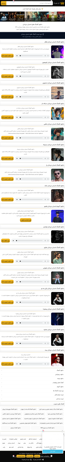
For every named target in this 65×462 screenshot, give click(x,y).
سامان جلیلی (39, 447)
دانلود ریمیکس (59, 375)
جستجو (3, 3)
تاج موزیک (57, 3)
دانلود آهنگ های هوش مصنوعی (28, 423)
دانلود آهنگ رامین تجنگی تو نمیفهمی (34, 414)
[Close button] (62, 431)
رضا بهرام (29, 447)
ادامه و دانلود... (25, 220)
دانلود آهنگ (60, 370)
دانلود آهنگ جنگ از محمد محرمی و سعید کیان (51, 409)
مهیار (3, 443)
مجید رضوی (23, 439)
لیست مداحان (59, 399)
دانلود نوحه (60, 379)
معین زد (4, 439)
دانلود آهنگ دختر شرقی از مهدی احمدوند (34, 419)
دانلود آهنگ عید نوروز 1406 (47, 428)
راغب (4, 447)
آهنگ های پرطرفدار (58, 383)
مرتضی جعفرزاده (13, 439)
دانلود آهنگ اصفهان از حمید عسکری (11, 419)
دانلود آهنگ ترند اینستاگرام (9, 423)
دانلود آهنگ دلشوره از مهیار (55, 419)
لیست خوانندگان (59, 395)
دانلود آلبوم (60, 387)
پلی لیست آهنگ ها (58, 391)
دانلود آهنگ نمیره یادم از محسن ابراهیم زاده (51, 423)
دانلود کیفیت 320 (6, 56)
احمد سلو (11, 447)
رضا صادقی (20, 447)
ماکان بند (31, 443)
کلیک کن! (52, 451)
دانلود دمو (5, 241)
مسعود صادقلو (33, 439)
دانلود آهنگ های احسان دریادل (32, 24)
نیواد (19, 443)
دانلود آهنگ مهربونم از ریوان (9, 409)
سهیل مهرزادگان (40, 443)
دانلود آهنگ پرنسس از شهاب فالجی (12, 414)
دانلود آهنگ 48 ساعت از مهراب (28, 409)
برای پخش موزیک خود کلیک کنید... (31, 9)
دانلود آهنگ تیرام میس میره (55, 414)
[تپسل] (13, 1)
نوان (24, 443)
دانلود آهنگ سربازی (16, 428)
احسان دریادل (11, 443)
